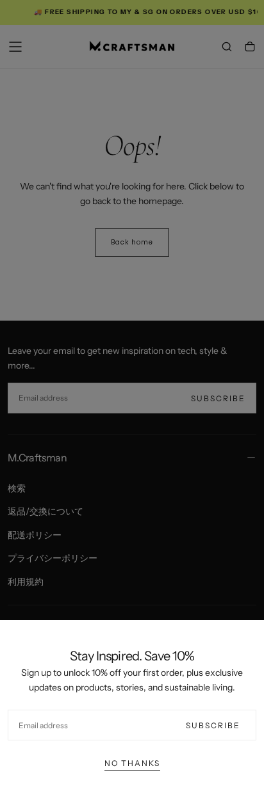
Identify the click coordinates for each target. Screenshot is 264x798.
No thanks (132, 763)
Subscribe (213, 725)
